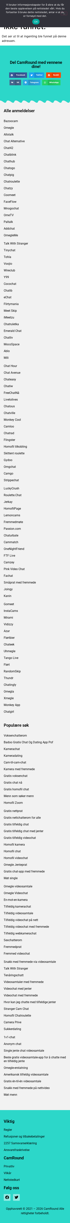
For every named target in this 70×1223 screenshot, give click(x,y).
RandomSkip (12, 671)
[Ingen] (64, 13)
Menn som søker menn (19, 796)
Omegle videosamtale (18, 886)
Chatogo (9, 168)
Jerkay (8, 502)
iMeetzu (9, 317)
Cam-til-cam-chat (15, 762)
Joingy (8, 589)
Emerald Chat (12, 331)
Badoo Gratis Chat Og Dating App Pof (28, 742)
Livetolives (11, 399)
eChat (7, 297)
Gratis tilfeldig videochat (20, 838)
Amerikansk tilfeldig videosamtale (26, 1074)
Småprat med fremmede (20, 582)
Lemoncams (12, 515)
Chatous (9, 406)
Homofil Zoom (13, 803)
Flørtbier (9, 637)
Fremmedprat (12, 947)
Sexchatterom (13, 940)
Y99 (6, 277)
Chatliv (8, 337)
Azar (7, 631)
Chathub (9, 161)
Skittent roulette (14, 453)
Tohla (7, 257)
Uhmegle (9, 651)
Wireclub (9, 270)
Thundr (8, 678)
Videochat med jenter (18, 988)
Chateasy (10, 379)
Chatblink (10, 154)
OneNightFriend (14, 549)
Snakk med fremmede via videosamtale (30, 962)
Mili (6, 358)
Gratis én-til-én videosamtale (22, 1081)
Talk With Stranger (16, 243)
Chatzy (8, 188)
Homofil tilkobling (15, 446)
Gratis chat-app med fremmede (24, 871)
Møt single (11, 878)
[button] (18, 75)
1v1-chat (9, 1037)
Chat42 (8, 148)
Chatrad (9, 433)
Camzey (9, 562)
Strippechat (11, 480)
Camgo (8, 473)
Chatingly (10, 685)
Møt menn (10, 1094)
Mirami (8, 617)
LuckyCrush (11, 488)
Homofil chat (12, 851)
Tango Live (11, 658)
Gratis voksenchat (15, 776)
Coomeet (9, 195)
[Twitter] (16, 1197)
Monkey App (12, 705)
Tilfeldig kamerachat (17, 906)
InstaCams (11, 611)
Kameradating (13, 755)
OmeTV (9, 215)
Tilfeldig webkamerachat (20, 933)
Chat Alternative (14, 141)
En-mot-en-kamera (16, 900)
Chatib (8, 290)
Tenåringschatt (14, 975)
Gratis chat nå (13, 782)
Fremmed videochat (17, 953)
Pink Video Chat (14, 569)
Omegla (9, 691)
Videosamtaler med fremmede (23, 982)
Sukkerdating (12, 1029)
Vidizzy (8, 624)
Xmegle (9, 698)
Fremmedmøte (13, 522)
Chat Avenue (12, 372)
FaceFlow (10, 201)
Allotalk (9, 134)
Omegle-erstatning (16, 1068)
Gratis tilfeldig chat (16, 824)
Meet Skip (10, 310)
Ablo (7, 351)
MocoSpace (11, 344)
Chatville (9, 413)
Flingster (9, 440)
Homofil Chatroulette (17, 1015)
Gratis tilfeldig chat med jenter (23, 831)
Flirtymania (11, 304)
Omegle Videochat (16, 893)
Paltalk (8, 222)
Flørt (7, 664)
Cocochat (10, 284)
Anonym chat (12, 1044)
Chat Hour (10, 366)
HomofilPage (12, 508)
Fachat (8, 576)
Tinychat (9, 250)
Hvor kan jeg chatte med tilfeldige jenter (30, 1002)
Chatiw (8, 386)
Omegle (9, 128)
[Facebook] (7, 1197)
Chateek (9, 644)
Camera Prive (12, 1022)
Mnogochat (11, 208)
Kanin (7, 596)
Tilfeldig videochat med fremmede (26, 926)
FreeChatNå (11, 393)
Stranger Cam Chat (16, 1009)
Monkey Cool (12, 419)
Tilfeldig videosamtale (18, 913)
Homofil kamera (14, 844)
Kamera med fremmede (19, 769)
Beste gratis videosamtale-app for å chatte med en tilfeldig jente (35, 1059)
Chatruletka (11, 324)
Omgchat (10, 467)
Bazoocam (11, 121)
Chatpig (9, 175)
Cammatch (11, 542)
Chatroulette (12, 181)
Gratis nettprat (13, 811)
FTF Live (9, 555)
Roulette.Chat (12, 495)
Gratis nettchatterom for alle (22, 817)
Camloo (9, 426)
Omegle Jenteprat (15, 864)
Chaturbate (11, 535)
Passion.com (12, 528)
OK (36, 21)
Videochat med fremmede (21, 995)
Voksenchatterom (15, 735)
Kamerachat (12, 749)
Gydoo (8, 460)
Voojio (8, 263)
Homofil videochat (16, 858)
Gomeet (9, 604)
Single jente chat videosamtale (24, 1050)
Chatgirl (9, 711)
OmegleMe (11, 235)
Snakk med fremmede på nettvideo (27, 1088)
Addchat (9, 228)
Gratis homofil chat (16, 789)
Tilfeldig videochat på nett (21, 920)
